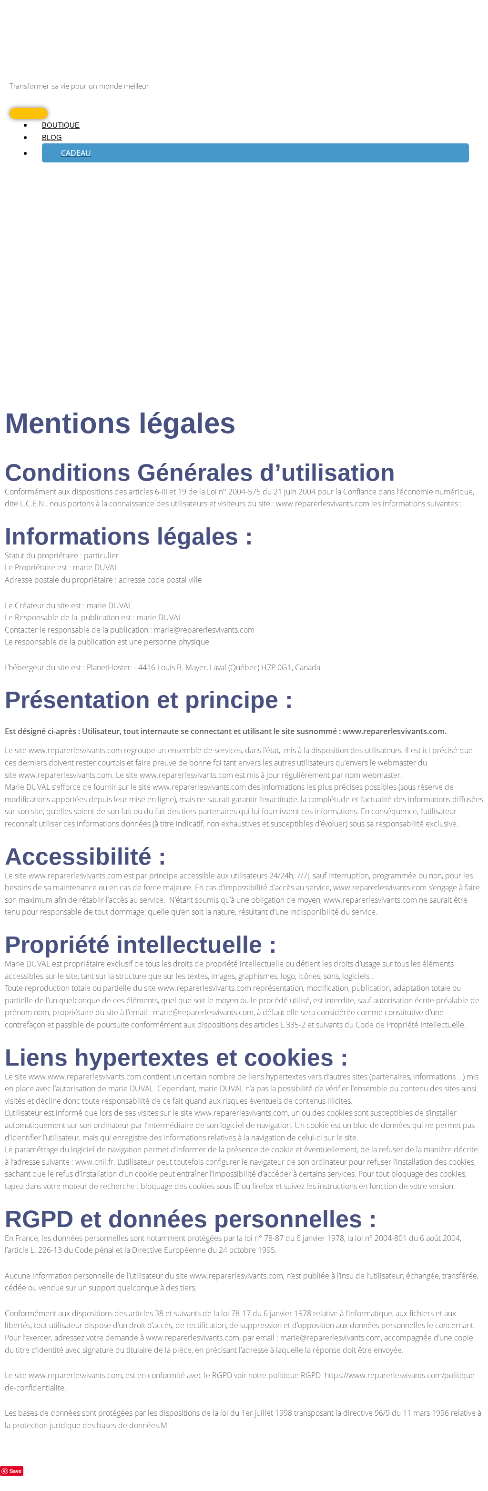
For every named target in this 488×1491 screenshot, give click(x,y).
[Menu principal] (29, 113)
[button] (255, 152)
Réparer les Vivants (50, 73)
